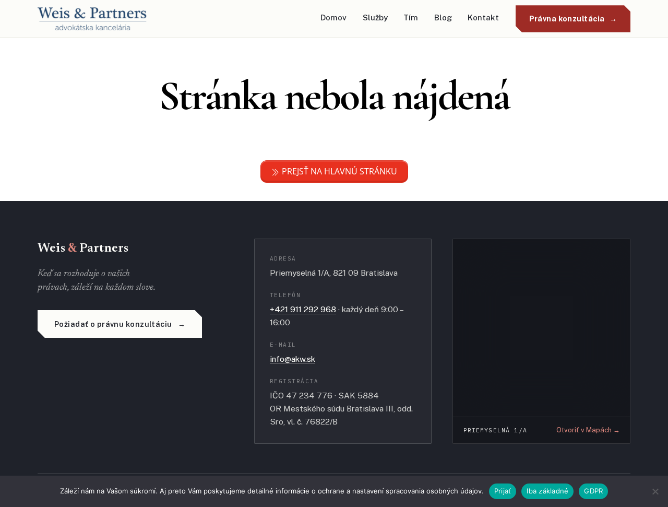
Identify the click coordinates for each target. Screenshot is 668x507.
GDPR (593, 491)
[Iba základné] (655, 491)
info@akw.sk (292, 358)
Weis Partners (83, 248)
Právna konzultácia (567, 18)
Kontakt (483, 17)
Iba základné (547, 491)
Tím (410, 17)
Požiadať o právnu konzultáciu (113, 324)
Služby (375, 17)
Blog (443, 17)
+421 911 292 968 (303, 309)
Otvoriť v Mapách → (588, 430)
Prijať (502, 491)
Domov (333, 17)
